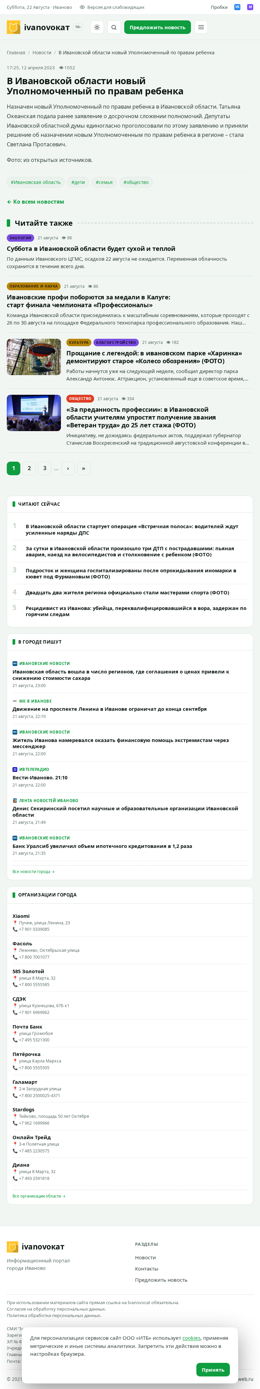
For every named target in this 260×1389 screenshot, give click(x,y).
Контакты (146, 1268)
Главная (16, 52)
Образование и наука (33, 286)
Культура (79, 342)
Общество (80, 398)
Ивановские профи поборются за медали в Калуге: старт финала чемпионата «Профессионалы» (88, 301)
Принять (213, 1369)
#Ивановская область (36, 182)
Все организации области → (39, 1196)
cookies (191, 1337)
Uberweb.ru (240, 1379)
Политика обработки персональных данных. (54, 1315)
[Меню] (201, 27)
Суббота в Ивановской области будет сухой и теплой (91, 248)
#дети (78, 182)
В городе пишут (40, 642)
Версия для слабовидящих (116, 7)
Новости (41, 52)
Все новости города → (34, 871)
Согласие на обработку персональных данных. (56, 1309)
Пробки (219, 7)
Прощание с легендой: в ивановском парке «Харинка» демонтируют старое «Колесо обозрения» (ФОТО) (154, 357)
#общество (136, 182)
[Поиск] (114, 27)
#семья (104, 182)
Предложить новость (161, 1279)
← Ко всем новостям (35, 201)
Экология (20, 238)
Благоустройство (116, 342)
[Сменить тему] (97, 27)
